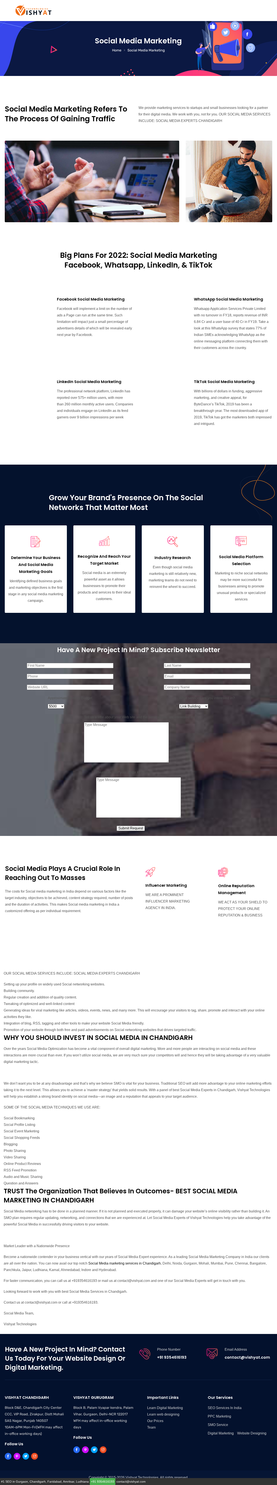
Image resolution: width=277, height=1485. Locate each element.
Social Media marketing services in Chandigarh (124, 1263)
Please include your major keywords (124, 772)
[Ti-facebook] (8, 1456)
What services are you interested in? (207, 698)
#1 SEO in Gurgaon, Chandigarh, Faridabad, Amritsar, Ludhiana (45, 1481)
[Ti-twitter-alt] (26, 1456)
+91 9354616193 (172, 1357)
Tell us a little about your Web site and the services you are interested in (138, 717)
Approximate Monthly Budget (70, 698)
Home (116, 50)
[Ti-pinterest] (17, 1456)
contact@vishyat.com (247, 1357)
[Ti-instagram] (34, 1456)
